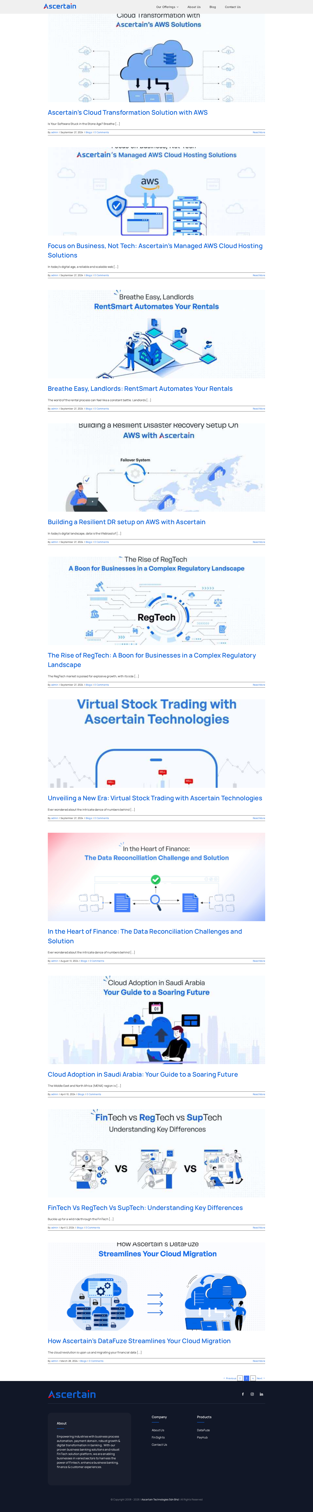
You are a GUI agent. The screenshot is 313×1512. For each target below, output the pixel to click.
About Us (158, 1430)
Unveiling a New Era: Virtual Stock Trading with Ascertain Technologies (155, 798)
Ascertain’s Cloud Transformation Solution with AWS (128, 112)
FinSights (158, 1437)
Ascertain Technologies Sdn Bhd (160, 1499)
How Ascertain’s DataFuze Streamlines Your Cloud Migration (139, 1340)
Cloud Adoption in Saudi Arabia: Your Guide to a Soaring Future (143, 1074)
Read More (259, 132)
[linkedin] (261, 1394)
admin (54, 132)
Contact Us (159, 1445)
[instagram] (252, 1394)
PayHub (202, 1437)
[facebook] (243, 1394)
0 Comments (101, 132)
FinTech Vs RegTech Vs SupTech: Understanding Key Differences (145, 1207)
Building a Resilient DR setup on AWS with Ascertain (127, 521)
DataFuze (203, 1430)
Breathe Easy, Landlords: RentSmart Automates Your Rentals (140, 388)
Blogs (89, 132)
